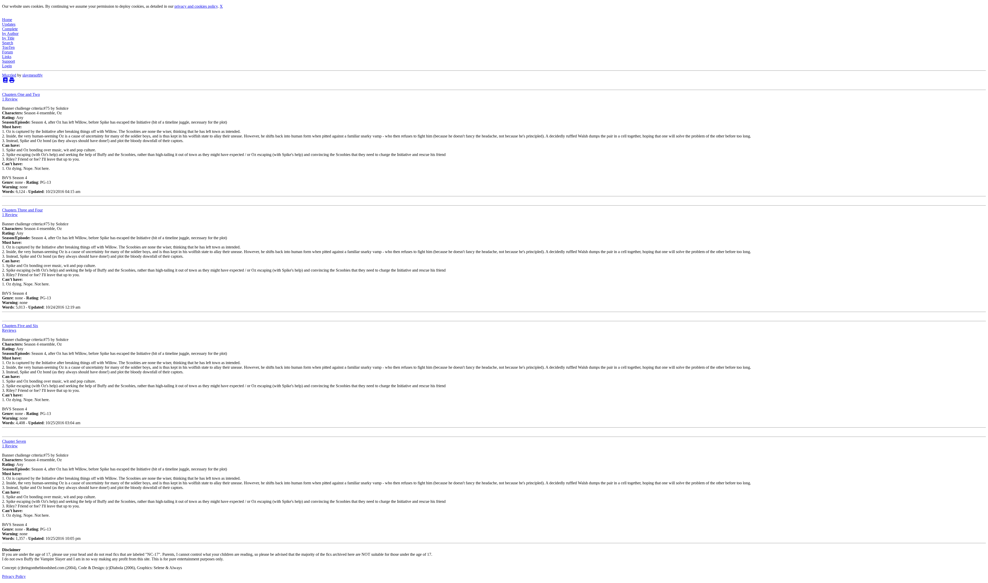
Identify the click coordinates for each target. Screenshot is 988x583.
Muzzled (9, 75)
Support (8, 61)
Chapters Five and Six (20, 325)
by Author (10, 33)
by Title (8, 38)
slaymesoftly (32, 75)
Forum (7, 52)
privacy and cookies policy (196, 6)
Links (6, 56)
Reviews (9, 330)
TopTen (8, 47)
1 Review (10, 99)
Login (7, 66)
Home (7, 19)
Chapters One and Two (21, 94)
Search (7, 43)
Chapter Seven (14, 441)
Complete (10, 29)
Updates (8, 24)
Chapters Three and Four (22, 210)
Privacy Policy (14, 576)
